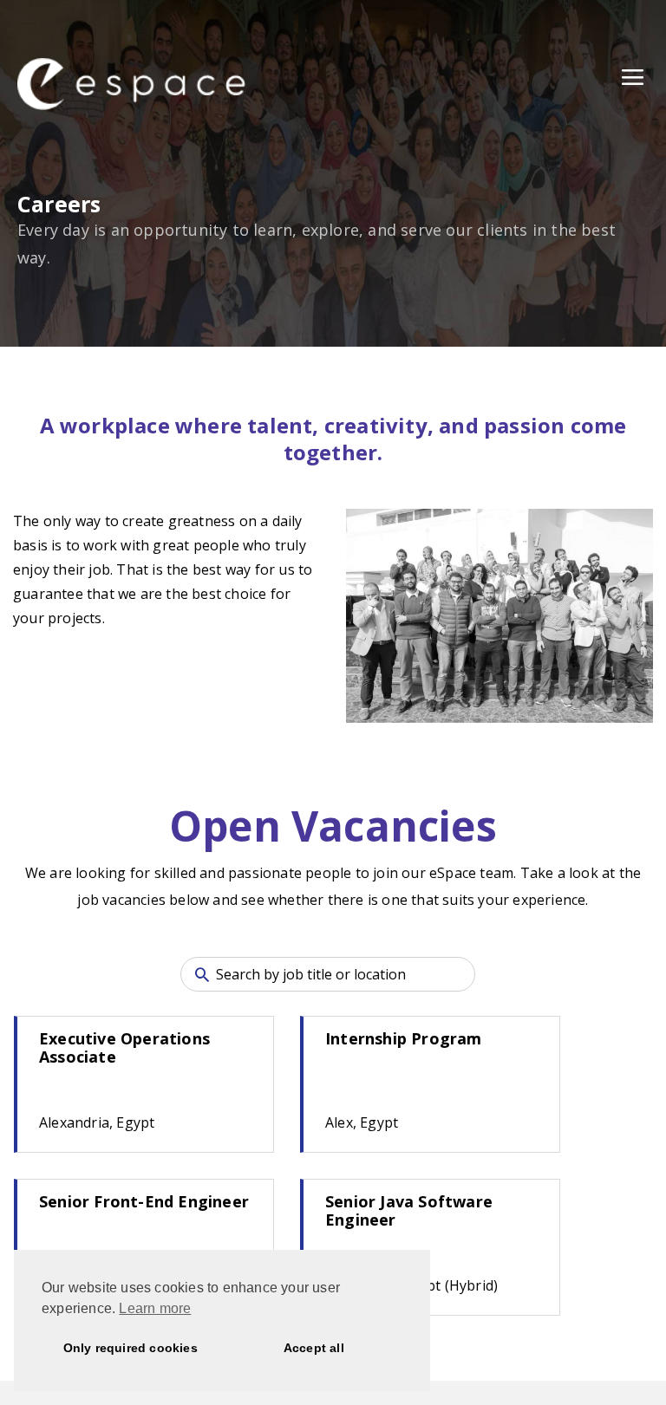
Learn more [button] (155, 1308)
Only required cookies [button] (130, 1348)
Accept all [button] (314, 1348)
